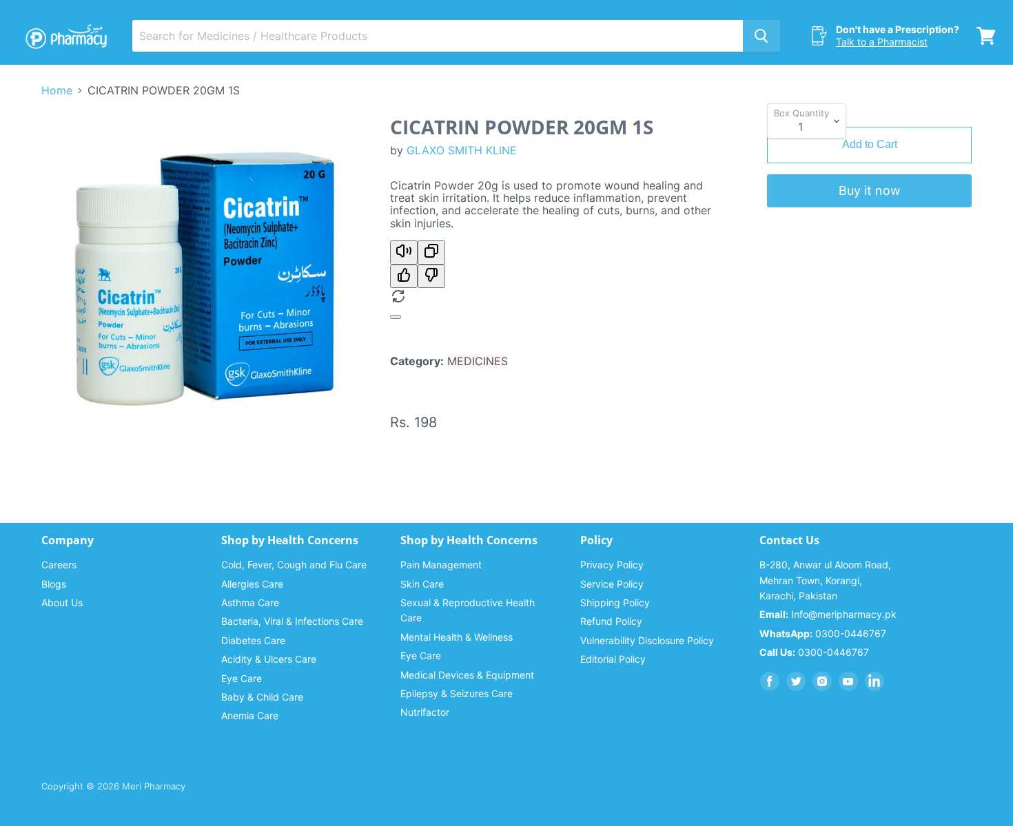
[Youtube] (848, 681)
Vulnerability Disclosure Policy (647, 640)
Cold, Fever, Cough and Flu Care (294, 564)
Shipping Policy (615, 602)
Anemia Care (249, 715)
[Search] (761, 36)
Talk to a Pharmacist (882, 42)
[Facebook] (769, 681)
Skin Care (422, 584)
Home (56, 90)
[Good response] (404, 276)
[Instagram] (822, 681)
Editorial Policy (613, 659)
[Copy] (431, 252)
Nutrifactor (424, 712)
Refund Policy (611, 621)
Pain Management (441, 564)
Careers (58, 564)
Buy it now (870, 190)
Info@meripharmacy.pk (828, 614)
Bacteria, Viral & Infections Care (292, 621)
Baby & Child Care (262, 697)
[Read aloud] (404, 252)
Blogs (53, 584)
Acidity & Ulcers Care (268, 659)
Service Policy (612, 584)
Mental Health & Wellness (456, 637)
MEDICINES (477, 361)
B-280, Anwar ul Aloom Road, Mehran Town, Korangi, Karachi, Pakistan (825, 580)
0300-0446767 (822, 633)
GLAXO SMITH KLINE (462, 150)
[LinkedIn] (874, 681)
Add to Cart (869, 144)
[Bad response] (431, 276)
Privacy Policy (612, 564)
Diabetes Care (253, 640)
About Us (62, 602)
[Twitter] (796, 681)
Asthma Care (250, 602)
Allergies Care (252, 584)
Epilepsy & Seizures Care (456, 693)
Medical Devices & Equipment (467, 675)
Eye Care (241, 678)
